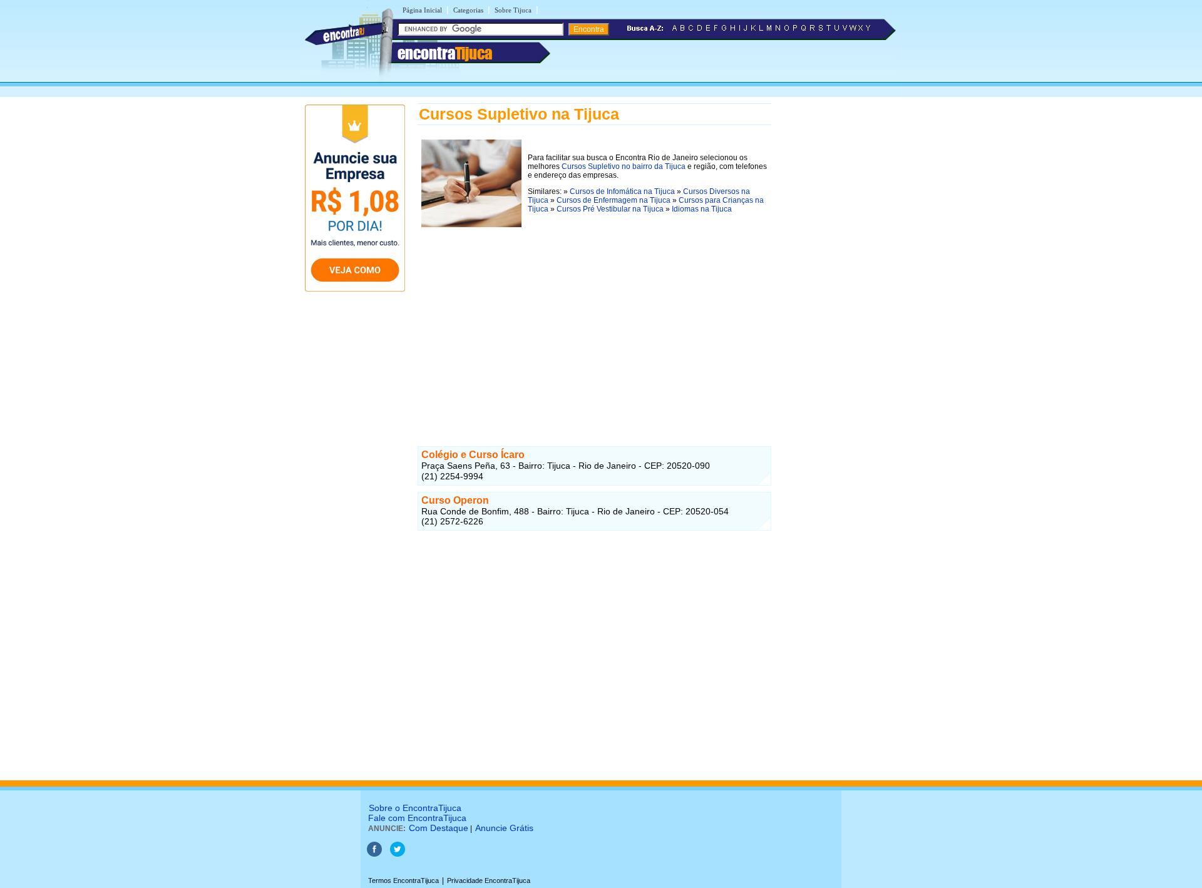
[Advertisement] (594, 318)
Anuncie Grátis (504, 828)
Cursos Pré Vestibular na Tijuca (610, 209)
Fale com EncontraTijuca (417, 818)
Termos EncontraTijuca (403, 880)
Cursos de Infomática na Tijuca (622, 191)
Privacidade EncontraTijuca (488, 880)
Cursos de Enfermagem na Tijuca (613, 200)
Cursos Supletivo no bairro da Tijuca (624, 166)
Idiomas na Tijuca (702, 209)
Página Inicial (422, 10)
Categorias (468, 10)
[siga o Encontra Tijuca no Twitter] (397, 854)
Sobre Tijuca (513, 10)
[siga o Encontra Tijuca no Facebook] (374, 854)
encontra (445, 53)
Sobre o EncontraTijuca (415, 808)
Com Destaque (438, 828)
